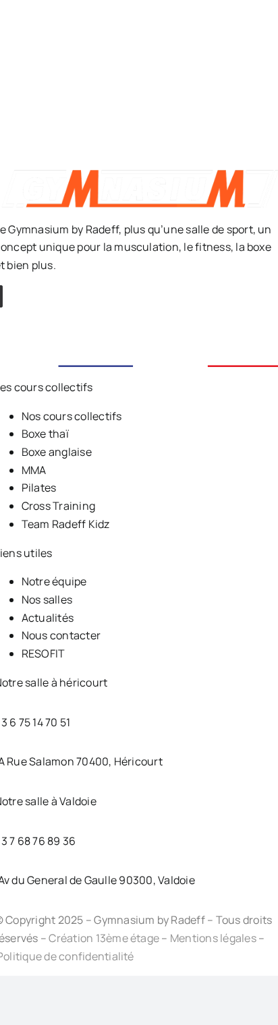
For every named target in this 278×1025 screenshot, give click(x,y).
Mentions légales (213, 938)
